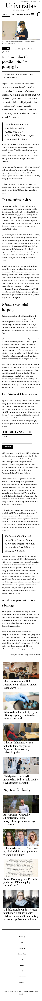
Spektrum (22, 982)
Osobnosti (19, 14)
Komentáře (28, 14)
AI (22, 971)
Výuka (22, 959)
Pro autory (25, 991)
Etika (22, 965)
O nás (20, 991)
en (39, 1)
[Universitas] (21, 9)
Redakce (31, 991)
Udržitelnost (22, 977)
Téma (12, 14)
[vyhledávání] (38, 14)
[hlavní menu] (32, 14)
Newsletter (33, 1)
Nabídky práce (25, 1)
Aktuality (6, 14)
